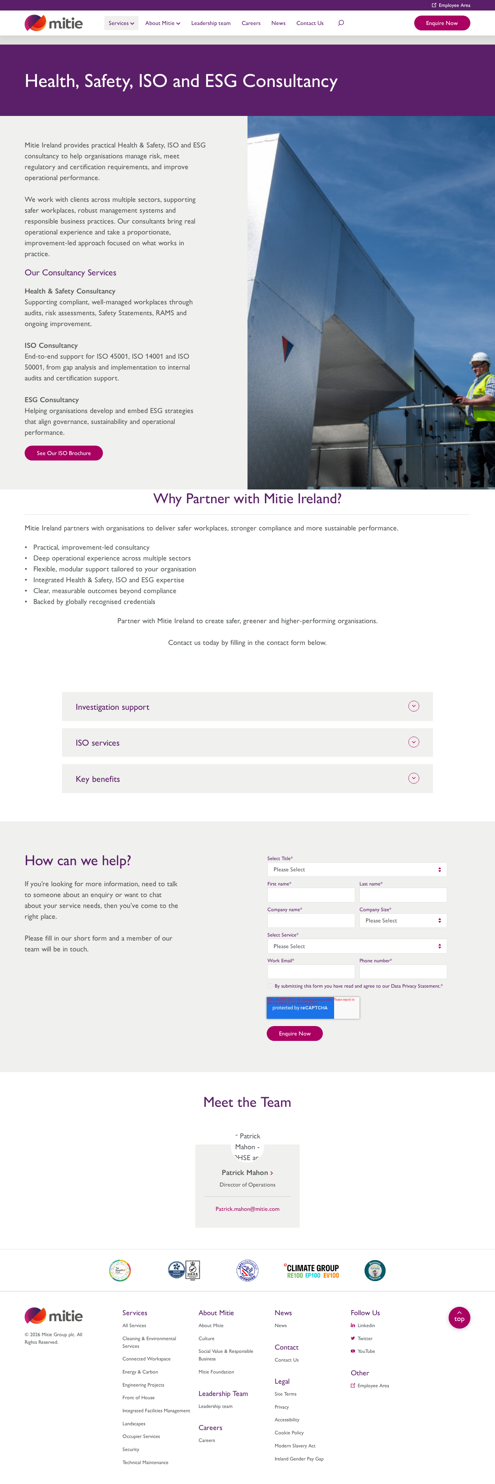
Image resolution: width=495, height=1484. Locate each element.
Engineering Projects (143, 1384)
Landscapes (133, 1423)
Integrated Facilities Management (156, 1410)
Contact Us (310, 22)
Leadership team (210, 22)
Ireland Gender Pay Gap (299, 1458)
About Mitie (160, 22)
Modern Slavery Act (295, 1445)
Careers (251, 22)
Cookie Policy (289, 1432)
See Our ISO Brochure (64, 453)
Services (119, 22)
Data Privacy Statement (415, 985)
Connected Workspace (146, 1358)
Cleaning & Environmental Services (149, 1341)
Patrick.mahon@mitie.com (247, 1208)
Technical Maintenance (145, 1462)
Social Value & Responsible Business (226, 1354)
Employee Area (454, 4)
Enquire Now (442, 22)
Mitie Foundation (216, 1371)
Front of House (138, 1397)
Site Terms (285, 1393)
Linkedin (366, 1325)
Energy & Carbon (140, 1371)
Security (130, 1448)
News (278, 22)
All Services (134, 1325)
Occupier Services (141, 1435)
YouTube (366, 1350)
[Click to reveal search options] (341, 23)
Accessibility (287, 1419)
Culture (207, 1338)
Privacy (282, 1406)
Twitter (365, 1338)
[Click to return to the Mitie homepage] (54, 23)
